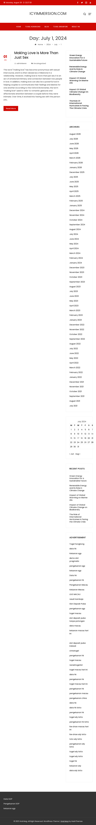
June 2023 (74, 296)
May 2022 (73, 358)
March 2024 (74, 253)
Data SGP (8, 799)
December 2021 (76, 382)
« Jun (71, 454)
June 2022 (74, 353)
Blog (47, 26)
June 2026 (74, 143)
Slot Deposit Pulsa (77, 603)
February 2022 (76, 372)
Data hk (73, 575)
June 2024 (74, 239)
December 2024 (77, 210)
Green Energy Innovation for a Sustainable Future (78, 58)
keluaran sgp (75, 570)
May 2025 (73, 186)
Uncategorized (39, 63)
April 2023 (73, 305)
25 (82, 442)
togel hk (73, 761)
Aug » (77, 454)
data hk (72, 548)
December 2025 (76, 172)
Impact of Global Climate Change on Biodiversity (78, 92)
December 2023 (76, 267)
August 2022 (75, 343)
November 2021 (76, 386)
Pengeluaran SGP (11, 803)
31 (78, 446)
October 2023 (75, 277)
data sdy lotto (75, 770)
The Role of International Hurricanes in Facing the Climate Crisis (79, 104)
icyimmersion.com (48, 13)
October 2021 (75, 391)
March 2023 (74, 310)
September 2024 (77, 224)
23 (75, 442)
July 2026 (73, 139)
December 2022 (76, 324)
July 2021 (73, 405)
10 (78, 433)
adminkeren (22, 63)
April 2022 (73, 362)
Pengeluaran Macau (78, 585)
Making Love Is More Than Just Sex (36, 55)
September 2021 (76, 396)
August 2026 (75, 134)
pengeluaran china (78, 698)
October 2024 (75, 220)
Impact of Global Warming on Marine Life (78, 80)
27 (89, 442)
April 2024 (74, 248)
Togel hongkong (32, 26)
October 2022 (75, 334)
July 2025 (73, 177)
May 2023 (73, 301)
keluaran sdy (75, 765)
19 (85, 438)
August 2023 (75, 286)
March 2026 (74, 158)
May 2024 (73, 243)
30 (75, 446)
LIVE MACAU (74, 594)
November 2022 (76, 329)
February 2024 (76, 258)
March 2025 (74, 196)
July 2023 (73, 291)
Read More (11, 108)
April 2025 (74, 191)
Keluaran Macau (76, 589)
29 (71, 446)
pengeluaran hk (76, 580)
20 (89, 438)
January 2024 (75, 262)
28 (92, 442)
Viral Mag (64, 821)
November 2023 (76, 272)
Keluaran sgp (75, 553)
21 (92, 438)
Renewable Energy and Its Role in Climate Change (78, 69)
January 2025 (75, 205)
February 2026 (76, 162)
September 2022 (77, 339)
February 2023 (76, 315)
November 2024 (76, 215)
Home (18, 26)
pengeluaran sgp (77, 566)
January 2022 (75, 377)
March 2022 (74, 367)
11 (81, 433)
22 (71, 442)
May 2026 (73, 148)
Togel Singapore (60, 26)
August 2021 (74, 401)
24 (78, 442)
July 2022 (73, 348)
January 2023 (75, 320)
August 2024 (75, 229)
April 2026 (74, 153)
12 (85, 433)
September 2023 (77, 281)
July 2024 (73, 234)
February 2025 (76, 200)
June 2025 (74, 181)
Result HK (76, 26)
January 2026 (75, 167)
